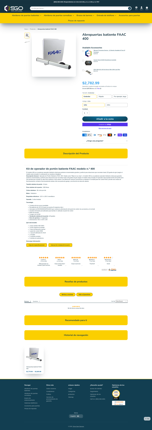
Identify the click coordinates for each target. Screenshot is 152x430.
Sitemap (70, 397)
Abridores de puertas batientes (25, 15)
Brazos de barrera (84, 15)
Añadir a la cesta (105, 118)
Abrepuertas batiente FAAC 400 (34, 359)
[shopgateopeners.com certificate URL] (109, 270)
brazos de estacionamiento (29, 399)
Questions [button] (35, 301)
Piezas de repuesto (30, 408)
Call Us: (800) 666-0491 (97, 399)
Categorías (71, 391)
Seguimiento (94, 391)
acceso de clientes (96, 388)
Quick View (88, 57)
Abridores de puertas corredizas (58, 15)
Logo (14, 8)
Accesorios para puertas (32, 406)
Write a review (67, 294)
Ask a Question (84, 294)
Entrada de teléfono (105, 15)
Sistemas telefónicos (30, 403)
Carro (147, 8)
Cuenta (141, 8)
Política (48, 394)
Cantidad (85, 109)
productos (71, 394)
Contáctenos (50, 391)
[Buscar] (129, 8)
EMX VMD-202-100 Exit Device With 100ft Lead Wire (107, 69)
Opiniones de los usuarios (95, 395)
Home (26, 29)
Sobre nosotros (51, 388)
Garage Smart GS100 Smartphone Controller (105, 60)
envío (96, 86)
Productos (33, 29)
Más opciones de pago (105, 128)
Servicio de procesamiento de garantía (52, 399)
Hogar (70, 388)
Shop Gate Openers (78, 426)
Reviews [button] (26, 301)
